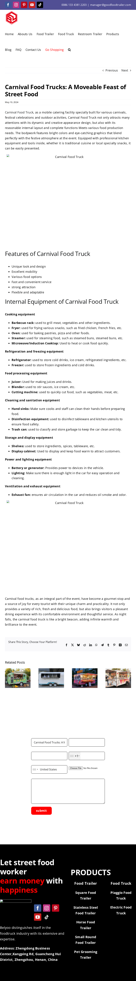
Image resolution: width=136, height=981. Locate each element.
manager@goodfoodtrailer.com (110, 5)
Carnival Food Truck (19, 112)
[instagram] (46, 908)
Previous (111, 70)
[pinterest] (55, 908)
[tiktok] (46, 917)
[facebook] (37, 908)
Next (124, 70)
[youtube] (37, 917)
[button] (69, 49)
